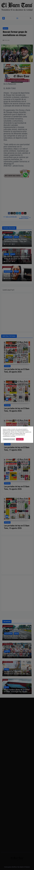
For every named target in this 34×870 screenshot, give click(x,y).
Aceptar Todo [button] (20, 439)
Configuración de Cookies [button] (9, 439)
